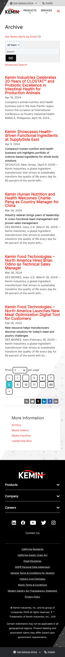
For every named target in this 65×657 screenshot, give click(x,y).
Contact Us (33, 533)
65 (51, 384)
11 (34, 384)
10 (25, 384)
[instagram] (53, 523)
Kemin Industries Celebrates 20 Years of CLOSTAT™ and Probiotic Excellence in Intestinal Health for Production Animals (30, 85)
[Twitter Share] (38, 401)
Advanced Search (16, 64)
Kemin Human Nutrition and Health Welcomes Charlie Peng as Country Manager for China (32, 200)
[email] (32, 401)
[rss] (26, 401)
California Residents (32, 549)
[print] (55, 401)
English (49, 3)
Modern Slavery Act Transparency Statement (32, 591)
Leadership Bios (22, 440)
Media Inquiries (21, 435)
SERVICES (46, 10)
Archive (16, 425)
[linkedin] (14, 523)
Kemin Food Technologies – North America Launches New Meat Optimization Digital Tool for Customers (32, 313)
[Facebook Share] (50, 401)
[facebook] (23, 523)
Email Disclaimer (33, 561)
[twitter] (43, 523)
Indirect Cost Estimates (32, 579)
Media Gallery (20, 430)
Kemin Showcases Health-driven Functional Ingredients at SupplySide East (31, 135)
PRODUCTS (30, 10)
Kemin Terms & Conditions (32, 585)
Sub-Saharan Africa (23, 3)
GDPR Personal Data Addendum (32, 567)
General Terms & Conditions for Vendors (32, 573)
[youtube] (33, 523)
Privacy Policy (32, 596)
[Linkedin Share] (44, 401)
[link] (32, 474)
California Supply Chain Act (33, 555)
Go (10, 58)
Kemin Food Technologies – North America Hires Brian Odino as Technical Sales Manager (30, 262)
